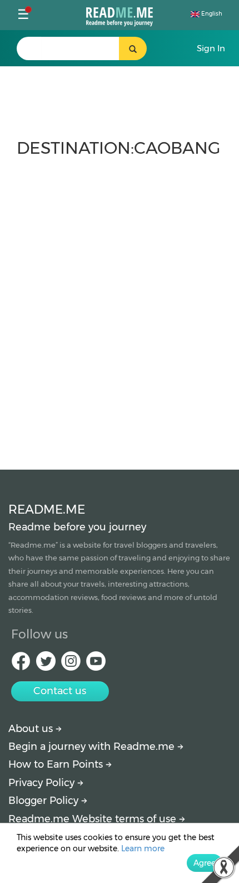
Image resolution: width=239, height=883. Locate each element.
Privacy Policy (42, 783)
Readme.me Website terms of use (93, 819)
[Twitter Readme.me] (46, 664)
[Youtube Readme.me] (96, 664)
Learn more (143, 848)
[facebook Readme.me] (21, 664)
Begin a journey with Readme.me (92, 746)
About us (32, 729)
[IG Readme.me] (71, 664)
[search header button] (133, 48)
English (211, 13)
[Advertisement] (119, 308)
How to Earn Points (57, 764)
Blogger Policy (44, 800)
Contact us (59, 691)
